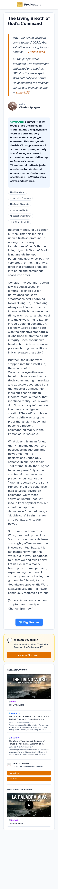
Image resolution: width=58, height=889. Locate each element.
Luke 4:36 (22, 92)
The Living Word (17, 192)
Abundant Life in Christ (20, 216)
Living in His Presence (20, 198)
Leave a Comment (29, 655)
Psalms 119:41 (37, 52)
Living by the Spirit (19, 210)
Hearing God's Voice (19, 222)
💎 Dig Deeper (29, 622)
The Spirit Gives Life (19, 204)
